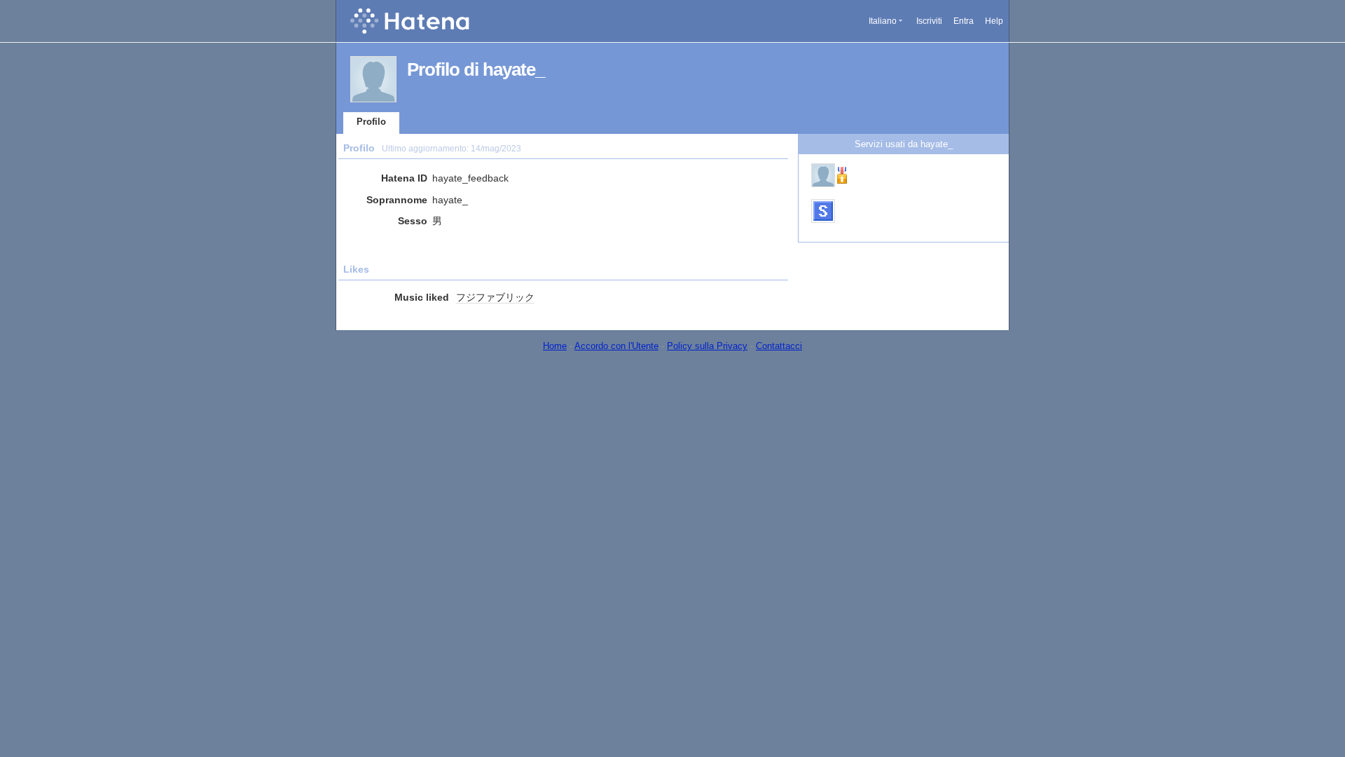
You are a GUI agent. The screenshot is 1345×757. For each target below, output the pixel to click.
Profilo (371, 121)
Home (555, 346)
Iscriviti (929, 21)
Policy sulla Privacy (707, 346)
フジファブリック (495, 297)
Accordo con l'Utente (616, 346)
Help (994, 21)
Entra (963, 21)
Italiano (883, 21)
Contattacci (779, 346)
